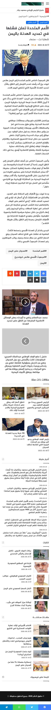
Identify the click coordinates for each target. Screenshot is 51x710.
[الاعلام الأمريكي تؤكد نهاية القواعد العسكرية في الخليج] (41, 629)
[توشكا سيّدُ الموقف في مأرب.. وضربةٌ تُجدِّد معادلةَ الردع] (41, 606)
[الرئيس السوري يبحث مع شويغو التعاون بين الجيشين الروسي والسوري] (38, 393)
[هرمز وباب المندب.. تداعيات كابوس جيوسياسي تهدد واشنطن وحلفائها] (41, 642)
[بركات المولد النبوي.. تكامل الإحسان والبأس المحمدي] (41, 554)
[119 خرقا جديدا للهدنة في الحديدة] (13, 424)
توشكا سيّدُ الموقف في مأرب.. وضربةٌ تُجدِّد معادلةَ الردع (18, 604)
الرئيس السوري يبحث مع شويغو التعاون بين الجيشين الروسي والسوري (38, 405)
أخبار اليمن (23, 16)
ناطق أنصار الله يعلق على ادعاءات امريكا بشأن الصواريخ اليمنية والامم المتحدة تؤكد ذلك (13, 406)
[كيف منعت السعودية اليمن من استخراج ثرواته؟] (41, 654)
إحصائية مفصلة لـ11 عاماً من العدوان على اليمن (19, 664)
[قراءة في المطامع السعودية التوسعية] (41, 567)
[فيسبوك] (43, 273)
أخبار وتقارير (33, 16)
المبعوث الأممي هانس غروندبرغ (30, 257)
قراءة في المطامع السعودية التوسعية (19, 565)
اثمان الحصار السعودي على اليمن (17, 588)
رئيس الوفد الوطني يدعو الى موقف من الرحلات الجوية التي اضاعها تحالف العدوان (38, 443)
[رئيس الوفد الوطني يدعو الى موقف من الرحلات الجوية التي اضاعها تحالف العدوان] (38, 427)
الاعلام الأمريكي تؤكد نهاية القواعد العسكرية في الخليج (19, 627)
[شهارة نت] (32, 4)
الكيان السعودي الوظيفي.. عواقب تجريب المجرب (17, 577)
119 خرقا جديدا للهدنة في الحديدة (14, 435)
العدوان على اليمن (17, 251)
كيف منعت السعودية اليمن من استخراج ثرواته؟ (18, 653)
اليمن (42, 263)
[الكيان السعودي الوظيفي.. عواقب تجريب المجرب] (41, 580)
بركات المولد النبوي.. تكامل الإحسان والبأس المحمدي (19, 552)
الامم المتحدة (39, 251)
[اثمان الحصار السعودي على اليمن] (41, 593)
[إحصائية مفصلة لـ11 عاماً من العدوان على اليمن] (41, 666)
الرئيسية (43, 16)
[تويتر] (37, 273)
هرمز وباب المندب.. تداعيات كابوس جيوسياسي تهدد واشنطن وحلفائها (16, 641)
